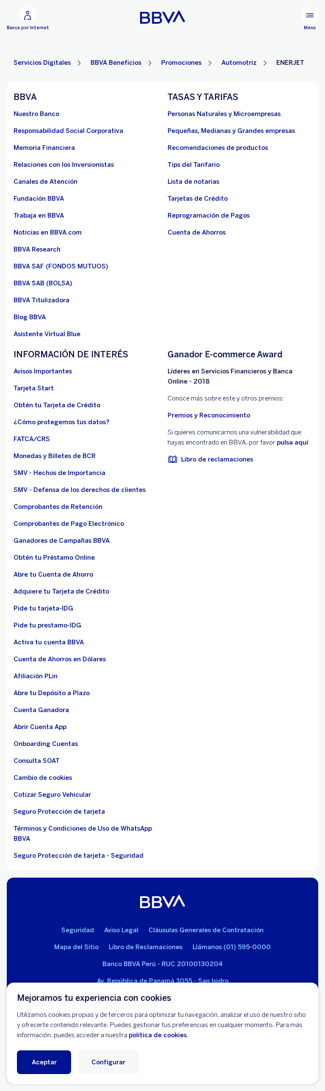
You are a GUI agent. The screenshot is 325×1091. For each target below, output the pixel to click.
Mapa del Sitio (76, 947)
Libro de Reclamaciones (145, 947)
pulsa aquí (292, 442)
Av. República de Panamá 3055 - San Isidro (163, 981)
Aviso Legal (121, 930)
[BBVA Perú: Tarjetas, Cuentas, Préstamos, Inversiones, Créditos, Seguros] (162, 17)
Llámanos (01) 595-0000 (232, 947)
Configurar (108, 1062)
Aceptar (44, 1062)
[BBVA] (162, 901)
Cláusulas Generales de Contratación (206, 930)
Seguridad (77, 930)
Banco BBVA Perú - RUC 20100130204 (162, 964)
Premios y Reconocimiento (209, 415)
